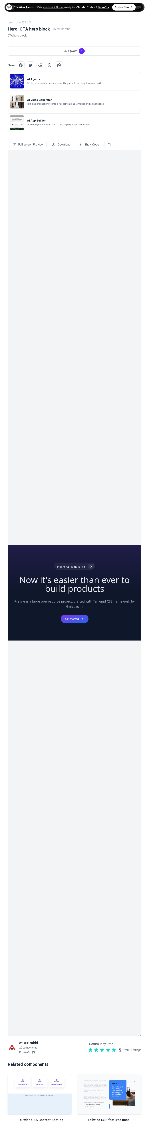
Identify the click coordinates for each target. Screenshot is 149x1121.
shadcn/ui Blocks (53, 7)
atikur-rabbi (28, 1043)
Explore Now (122, 7)
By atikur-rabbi (62, 29)
